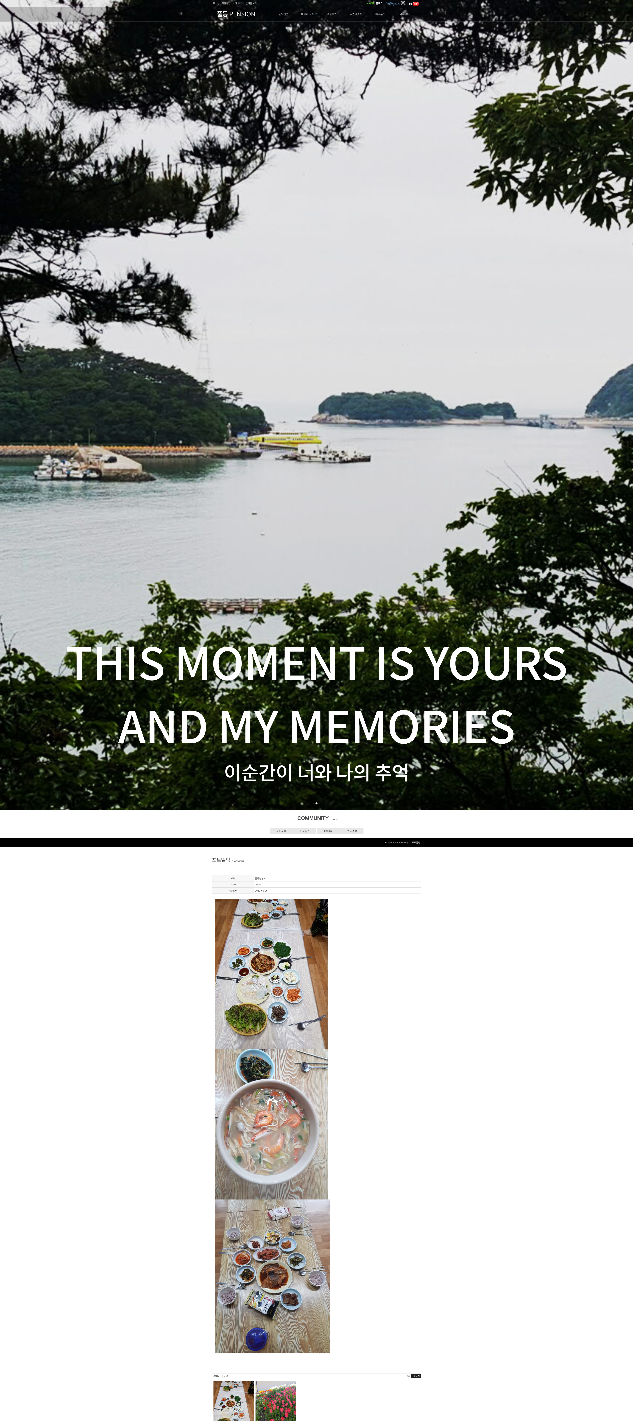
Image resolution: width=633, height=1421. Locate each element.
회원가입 (226, 3)
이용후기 (328, 831)
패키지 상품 (307, 14)
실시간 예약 (251, 3)
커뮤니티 (404, 14)
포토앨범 (352, 831)
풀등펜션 (283, 14)
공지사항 (281, 831)
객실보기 (332, 14)
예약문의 (380, 14)
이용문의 (305, 831)
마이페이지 (238, 3)
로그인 (216, 3)
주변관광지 (356, 14)
